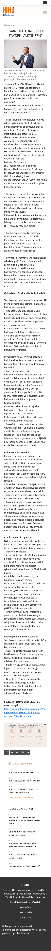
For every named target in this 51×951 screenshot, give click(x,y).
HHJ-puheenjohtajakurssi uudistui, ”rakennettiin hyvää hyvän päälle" (23, 844)
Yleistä (9, 897)
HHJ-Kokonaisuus (21, 890)
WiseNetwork (22, 933)
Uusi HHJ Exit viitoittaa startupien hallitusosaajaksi (22, 856)
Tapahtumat (25, 894)
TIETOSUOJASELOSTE (20, 902)
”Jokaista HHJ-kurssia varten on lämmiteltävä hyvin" (21, 833)
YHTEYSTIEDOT (25, 918)
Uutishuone (39, 894)
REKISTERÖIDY (25, 907)
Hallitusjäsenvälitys (24, 897)
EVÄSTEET (36, 902)
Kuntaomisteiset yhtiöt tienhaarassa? (24, 866)
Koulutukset (10, 894)
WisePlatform (39, 930)
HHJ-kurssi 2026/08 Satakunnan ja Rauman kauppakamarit (23, 790)
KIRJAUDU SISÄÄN (25, 913)
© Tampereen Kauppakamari (17, 926)
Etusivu (6, 890)
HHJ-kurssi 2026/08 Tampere (20, 772)
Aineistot (41, 897)
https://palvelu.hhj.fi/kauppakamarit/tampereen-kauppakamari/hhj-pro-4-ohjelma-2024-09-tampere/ (24, 712)
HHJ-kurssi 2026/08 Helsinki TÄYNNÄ (24, 781)
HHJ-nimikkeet (39, 890)
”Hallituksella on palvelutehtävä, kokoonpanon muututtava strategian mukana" (24, 820)
